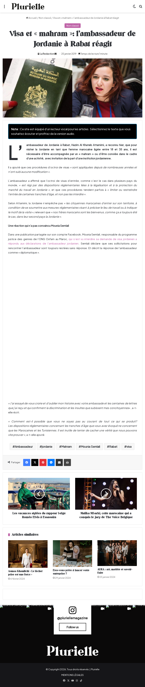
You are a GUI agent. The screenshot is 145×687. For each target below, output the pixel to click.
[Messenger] (51, 462)
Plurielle (95, 669)
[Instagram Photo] (13, 618)
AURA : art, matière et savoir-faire (114, 571)
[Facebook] (26, 462)
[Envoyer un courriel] (55, 53)
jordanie (47, 446)
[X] (34, 462)
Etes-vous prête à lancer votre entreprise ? (71, 572)
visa (129, 446)
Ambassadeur (24, 446)
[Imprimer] (67, 462)
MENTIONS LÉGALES (72, 675)
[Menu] (4, 8)
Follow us (72, 627)
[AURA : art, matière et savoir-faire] (117, 553)
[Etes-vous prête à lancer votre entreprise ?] (72, 553)
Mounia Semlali (90, 446)
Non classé (45, 17)
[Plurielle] (28, 6)
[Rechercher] (140, 8)
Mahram (67, 446)
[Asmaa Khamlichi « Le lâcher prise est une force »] (28, 554)
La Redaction (47, 53)
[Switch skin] (134, 8)
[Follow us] (72, 612)
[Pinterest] (43, 462)
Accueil (32, 17)
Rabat (113, 446)
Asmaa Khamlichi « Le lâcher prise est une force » (25, 572)
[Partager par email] (59, 462)
